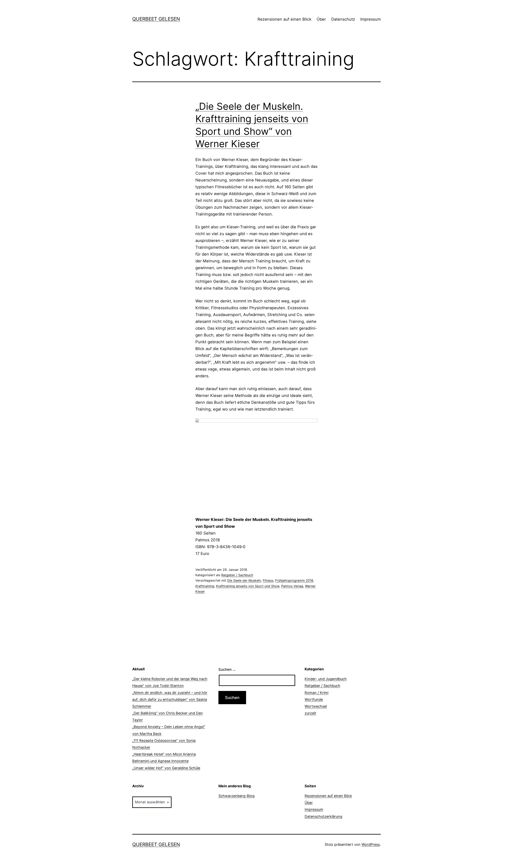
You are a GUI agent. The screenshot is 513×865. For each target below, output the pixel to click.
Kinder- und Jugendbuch (326, 679)
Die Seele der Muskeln (244, 580)
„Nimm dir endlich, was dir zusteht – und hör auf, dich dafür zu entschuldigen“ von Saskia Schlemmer (169, 699)
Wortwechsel (316, 706)
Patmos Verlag (292, 586)
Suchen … (227, 669)
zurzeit (310, 713)
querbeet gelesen (156, 19)
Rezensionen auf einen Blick (284, 19)
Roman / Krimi (316, 693)
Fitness (268, 580)
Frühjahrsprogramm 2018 (294, 580)
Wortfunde (314, 699)
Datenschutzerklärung (323, 816)
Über (321, 19)
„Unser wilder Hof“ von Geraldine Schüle (166, 768)
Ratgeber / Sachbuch (237, 575)
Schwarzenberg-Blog (236, 796)
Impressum (370, 19)
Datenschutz (343, 19)
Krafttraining (204, 586)
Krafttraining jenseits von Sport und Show (247, 586)
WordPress (371, 844)
